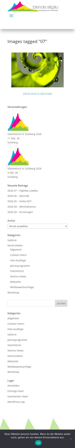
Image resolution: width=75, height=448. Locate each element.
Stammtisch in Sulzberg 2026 (25, 134)
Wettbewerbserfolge (22, 287)
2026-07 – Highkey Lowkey (23, 190)
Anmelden (14, 385)
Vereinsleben (15, 245)
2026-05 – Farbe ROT (20, 201)
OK (38, 442)
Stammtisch (17, 271)
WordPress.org (16, 401)
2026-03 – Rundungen (20, 212)
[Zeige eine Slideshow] (37, 93)
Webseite (15, 281)
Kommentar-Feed (18, 396)
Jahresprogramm (20, 265)
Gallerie (12, 240)
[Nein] (70, 439)
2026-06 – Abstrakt (18, 195)
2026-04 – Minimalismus (22, 206)
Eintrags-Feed (16, 391)
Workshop (13, 292)
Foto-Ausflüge (18, 260)
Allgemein (16, 249)
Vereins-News (18, 276)
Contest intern (18, 255)
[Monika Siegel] (37, 70)
